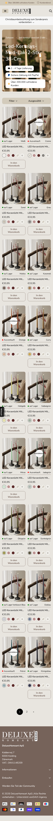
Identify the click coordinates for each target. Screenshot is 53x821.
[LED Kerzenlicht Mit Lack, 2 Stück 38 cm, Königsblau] (39, 652)
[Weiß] (4, 155)
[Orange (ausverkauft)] (4, 354)
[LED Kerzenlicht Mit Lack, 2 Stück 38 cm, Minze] (13, 453)
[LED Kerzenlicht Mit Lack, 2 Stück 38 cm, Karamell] (39, 254)
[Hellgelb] (4, 420)
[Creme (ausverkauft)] (18, 155)
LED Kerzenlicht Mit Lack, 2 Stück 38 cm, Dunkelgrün (38, 544)
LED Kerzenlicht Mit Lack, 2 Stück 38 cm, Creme (38, 146)
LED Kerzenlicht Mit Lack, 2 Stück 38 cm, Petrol (12, 676)
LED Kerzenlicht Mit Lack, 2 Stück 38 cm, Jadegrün (38, 478)
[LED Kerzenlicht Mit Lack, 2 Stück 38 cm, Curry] (39, 321)
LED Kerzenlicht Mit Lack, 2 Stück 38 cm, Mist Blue (12, 610)
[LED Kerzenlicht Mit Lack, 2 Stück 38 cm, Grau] (39, 188)
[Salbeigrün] (30, 420)
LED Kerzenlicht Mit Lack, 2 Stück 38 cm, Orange (12, 345)
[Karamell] (30, 288)
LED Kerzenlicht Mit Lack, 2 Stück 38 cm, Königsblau (38, 676)
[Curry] (30, 354)
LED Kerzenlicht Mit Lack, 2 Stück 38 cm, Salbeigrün (38, 411)
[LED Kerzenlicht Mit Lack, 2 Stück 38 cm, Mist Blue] (13, 586)
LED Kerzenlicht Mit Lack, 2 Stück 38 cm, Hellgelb (12, 411)
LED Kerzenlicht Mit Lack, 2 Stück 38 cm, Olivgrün (12, 544)
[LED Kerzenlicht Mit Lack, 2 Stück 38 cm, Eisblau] (39, 586)
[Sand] (4, 222)
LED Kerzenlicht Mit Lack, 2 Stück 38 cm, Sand (12, 213)
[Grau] (43, 155)
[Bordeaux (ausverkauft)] (9, 155)
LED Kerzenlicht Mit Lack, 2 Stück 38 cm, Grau (38, 213)
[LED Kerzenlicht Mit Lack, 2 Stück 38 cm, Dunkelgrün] (39, 519)
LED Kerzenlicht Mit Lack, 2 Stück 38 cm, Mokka (12, 279)
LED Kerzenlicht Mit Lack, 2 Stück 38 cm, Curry (38, 345)
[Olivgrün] (4, 553)
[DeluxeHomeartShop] (21, 11)
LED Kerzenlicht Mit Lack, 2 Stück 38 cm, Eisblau (38, 610)
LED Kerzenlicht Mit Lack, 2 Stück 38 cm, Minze (12, 478)
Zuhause (10, 37)
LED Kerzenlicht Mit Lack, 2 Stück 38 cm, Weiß (12, 146)
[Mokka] (4, 288)
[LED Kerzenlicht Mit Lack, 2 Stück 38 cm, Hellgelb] (13, 387)
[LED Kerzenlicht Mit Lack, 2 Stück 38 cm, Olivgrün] (13, 519)
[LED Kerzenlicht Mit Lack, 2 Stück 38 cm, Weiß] (13, 122)
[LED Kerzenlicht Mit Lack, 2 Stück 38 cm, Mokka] (13, 254)
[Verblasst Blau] (4, 619)
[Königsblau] (30, 685)
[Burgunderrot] (13, 155)
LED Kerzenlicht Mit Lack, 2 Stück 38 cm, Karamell (38, 279)
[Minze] (4, 486)
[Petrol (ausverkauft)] (4, 685)
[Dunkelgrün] (30, 553)
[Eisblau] (30, 619)
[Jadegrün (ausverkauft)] (30, 486)
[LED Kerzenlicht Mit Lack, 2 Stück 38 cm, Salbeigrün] (39, 387)
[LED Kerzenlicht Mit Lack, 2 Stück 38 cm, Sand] (13, 188)
